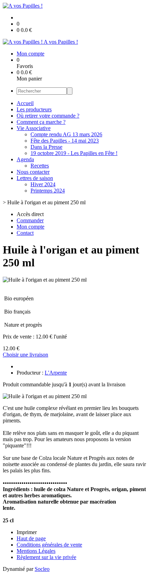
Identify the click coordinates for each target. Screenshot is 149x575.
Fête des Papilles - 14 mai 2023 (64, 141)
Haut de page (31, 538)
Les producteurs (34, 109)
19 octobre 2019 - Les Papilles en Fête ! (73, 153)
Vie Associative (34, 128)
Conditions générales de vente (49, 545)
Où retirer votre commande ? (48, 116)
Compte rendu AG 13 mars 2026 (66, 134)
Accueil (25, 103)
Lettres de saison (35, 178)
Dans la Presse (46, 147)
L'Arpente (56, 373)
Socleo (42, 569)
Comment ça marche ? (41, 122)
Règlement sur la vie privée (46, 557)
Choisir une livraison (25, 355)
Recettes (39, 166)
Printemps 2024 (47, 191)
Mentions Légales (36, 551)
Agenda (25, 159)
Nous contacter (33, 172)
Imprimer (27, 532)
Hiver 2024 (42, 184)
